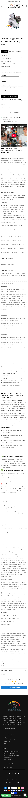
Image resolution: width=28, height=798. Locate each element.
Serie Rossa (18, 51)
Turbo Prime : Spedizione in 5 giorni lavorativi (11, 99)
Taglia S (3, 87)
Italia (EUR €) (9, 782)
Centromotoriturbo (12, 795)
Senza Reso (5, 63)
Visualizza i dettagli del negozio (10, 121)
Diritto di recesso (8, 759)
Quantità (3, 104)
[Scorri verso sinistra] (10, 33)
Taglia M (9, 87)
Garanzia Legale (8, 757)
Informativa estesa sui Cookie (11, 755)
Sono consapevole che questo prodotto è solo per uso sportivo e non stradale (14, 57)
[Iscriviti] (23, 767)
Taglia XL (20, 87)
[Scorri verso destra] (17, 33)
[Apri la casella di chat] (25, 795)
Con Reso (13, 63)
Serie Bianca (4, 51)
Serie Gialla (11, 51)
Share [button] (4, 674)
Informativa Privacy (9, 753)
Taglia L (14, 87)
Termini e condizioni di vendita (11, 751)
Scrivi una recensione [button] (14, 687)
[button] (1, 5)
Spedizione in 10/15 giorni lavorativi (9, 96)
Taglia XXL (4, 90)
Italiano (18, 782)
